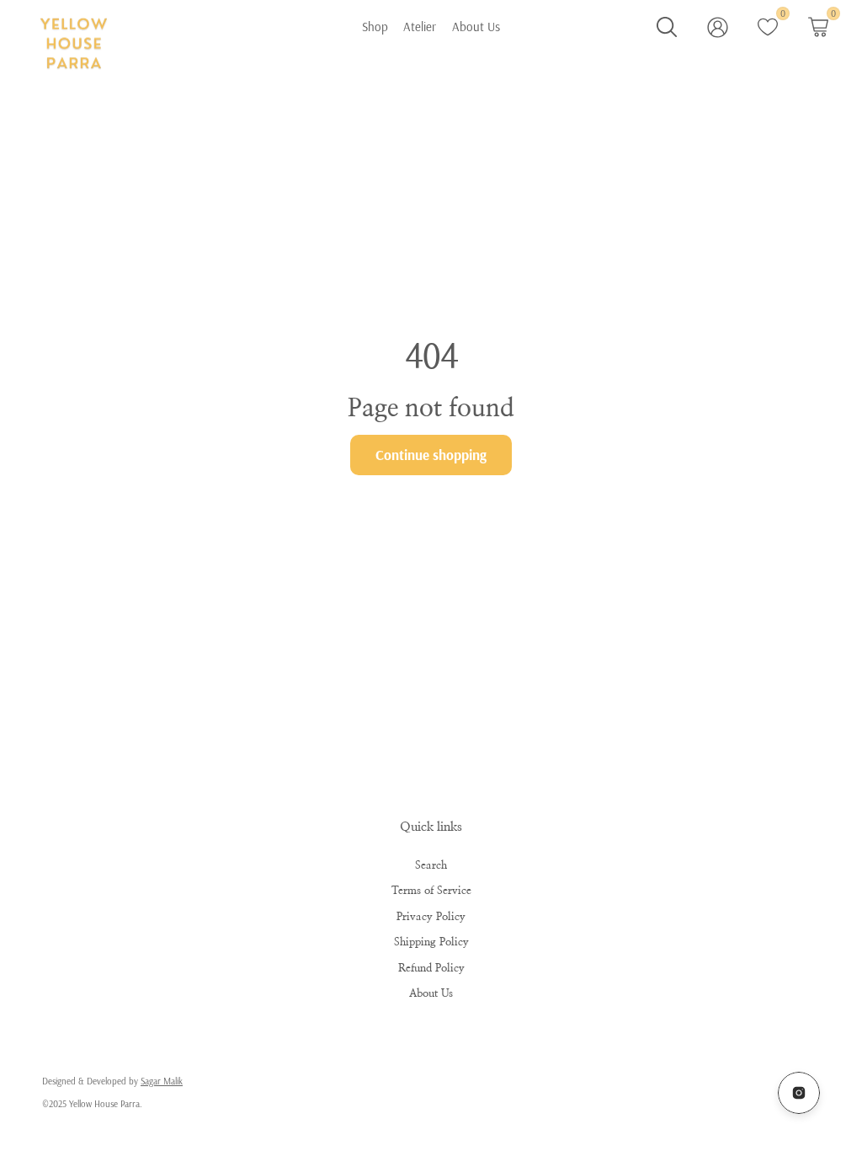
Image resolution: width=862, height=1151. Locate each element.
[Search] (667, 27)
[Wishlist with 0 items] (768, 27)
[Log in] (717, 27)
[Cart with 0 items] (818, 27)
